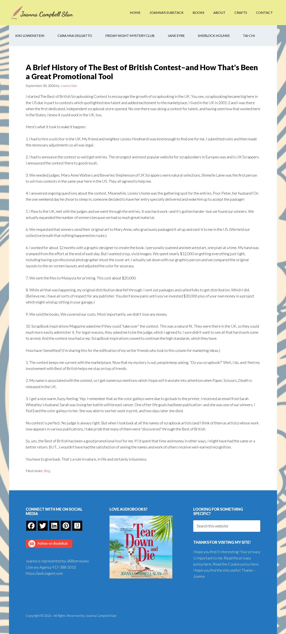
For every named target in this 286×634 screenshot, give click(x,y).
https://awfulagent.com (44, 573)
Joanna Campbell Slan (42, 12)
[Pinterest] (66, 526)
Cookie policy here (243, 564)
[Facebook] (31, 526)
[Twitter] (43, 526)
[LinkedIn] (54, 526)
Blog (47, 471)
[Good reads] (77, 526)
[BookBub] (49, 549)
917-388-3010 (64, 567)
